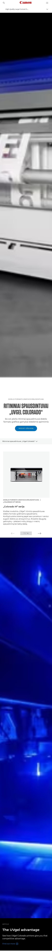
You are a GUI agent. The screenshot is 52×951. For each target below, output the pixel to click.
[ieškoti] (4, 3)
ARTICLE (5, 924)
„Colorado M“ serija (13, 506)
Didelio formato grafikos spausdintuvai (26, 399)
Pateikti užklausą (26, 428)
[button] (12, 533)
